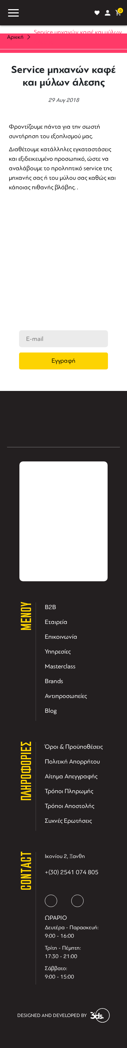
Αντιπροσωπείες (66, 695)
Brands (54, 681)
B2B (50, 607)
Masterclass (60, 666)
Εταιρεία (56, 621)
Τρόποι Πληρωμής (69, 791)
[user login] (107, 13)
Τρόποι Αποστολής (69, 805)
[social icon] (51, 901)
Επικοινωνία (61, 636)
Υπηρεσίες (58, 651)
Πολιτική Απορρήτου (72, 761)
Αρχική (15, 37)
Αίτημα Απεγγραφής (71, 776)
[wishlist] (97, 13)
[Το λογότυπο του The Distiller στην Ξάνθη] (56, 12)
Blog (51, 710)
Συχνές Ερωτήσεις (68, 820)
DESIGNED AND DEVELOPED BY (52, 1015)
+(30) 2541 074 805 (71, 872)
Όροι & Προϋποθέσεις (74, 746)
